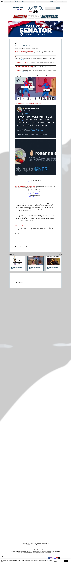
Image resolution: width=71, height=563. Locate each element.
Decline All (60, 561)
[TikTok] (20, 9)
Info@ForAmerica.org (39, 544)
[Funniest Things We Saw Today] (17, 262)
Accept (66, 561)
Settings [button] (55, 561)
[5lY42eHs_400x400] (17, 9)
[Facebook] (14, 9)
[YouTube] (21, 9)
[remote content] (35, 180)
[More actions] (55, 43)
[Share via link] (23, 247)
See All (60, 255)
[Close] (69, 561)
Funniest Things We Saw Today (16, 269)
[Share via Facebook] (15, 247)
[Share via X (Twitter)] (18, 247)
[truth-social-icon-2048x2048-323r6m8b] (55, 558)
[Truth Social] (18, 9)
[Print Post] (26, 247)
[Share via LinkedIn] (20, 247)
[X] (53, 558)
